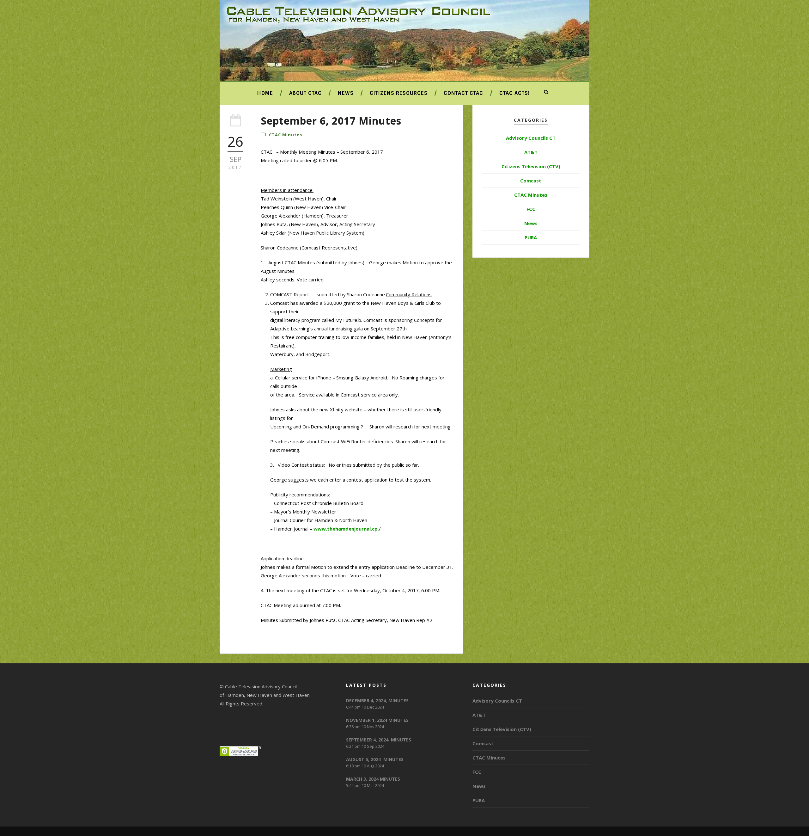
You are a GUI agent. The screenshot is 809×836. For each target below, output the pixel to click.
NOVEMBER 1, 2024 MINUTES (377, 720)
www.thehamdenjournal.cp (345, 529)
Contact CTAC (463, 93)
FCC (530, 209)
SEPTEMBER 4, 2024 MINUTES (378, 740)
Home (265, 93)
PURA (531, 237)
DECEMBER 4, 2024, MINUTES (377, 701)
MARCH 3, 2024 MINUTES (373, 779)
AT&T (531, 152)
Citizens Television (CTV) (531, 166)
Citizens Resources (399, 93)
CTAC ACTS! (514, 93)
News (346, 93)
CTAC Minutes (285, 135)
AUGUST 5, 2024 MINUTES (375, 759)
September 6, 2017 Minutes (331, 120)
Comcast (530, 180)
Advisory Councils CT (531, 138)
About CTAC (305, 93)
